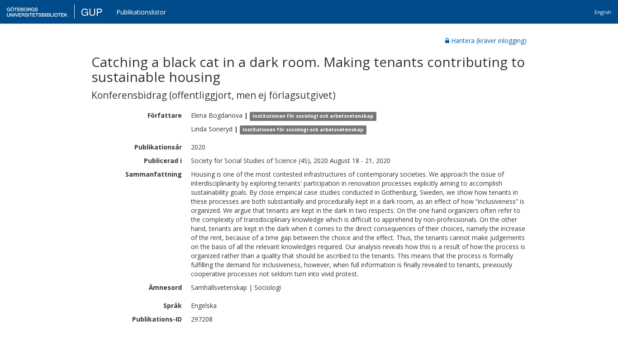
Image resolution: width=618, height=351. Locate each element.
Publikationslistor (141, 12)
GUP (92, 12)
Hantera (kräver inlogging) (489, 40)
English (602, 12)
